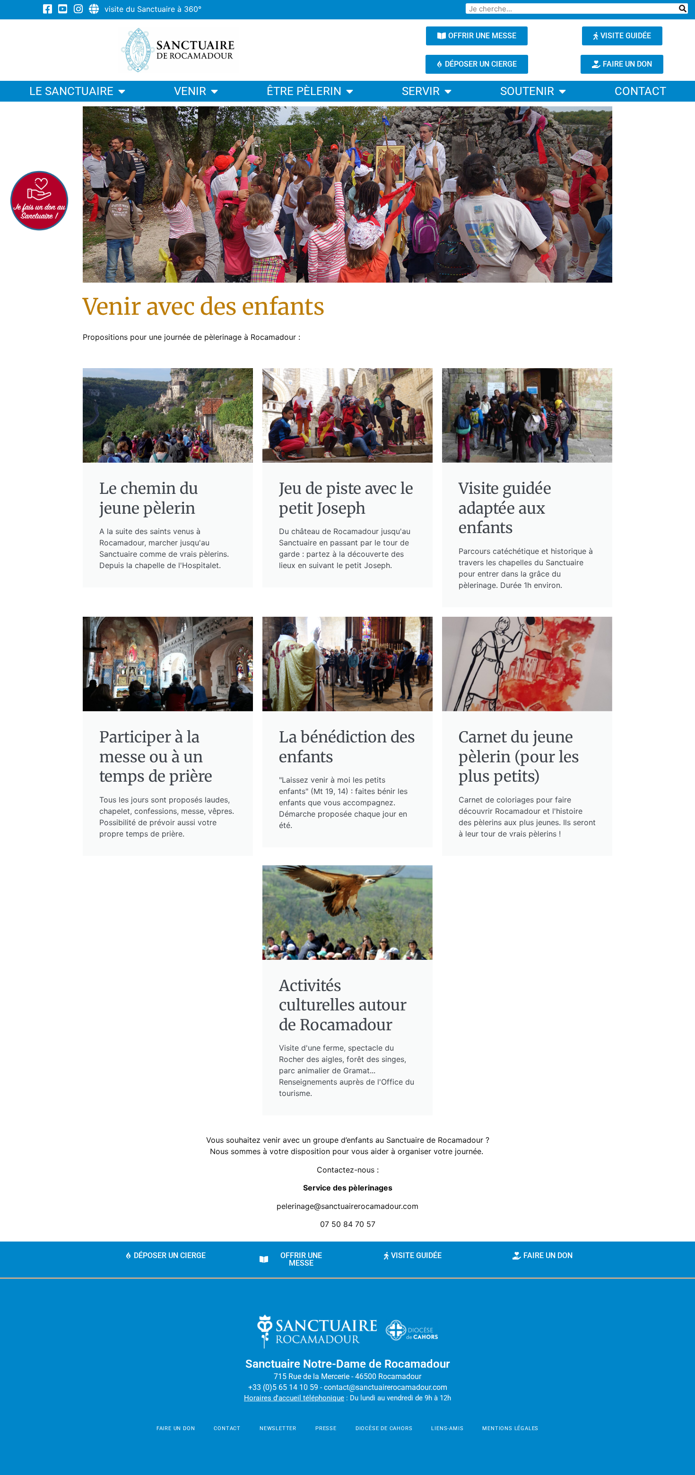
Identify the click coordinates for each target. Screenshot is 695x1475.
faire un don (175, 1428)
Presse (326, 1428)
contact (640, 91)
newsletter (278, 1428)
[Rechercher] (683, 8)
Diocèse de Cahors (384, 1428)
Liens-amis (447, 1428)
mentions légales (510, 1428)
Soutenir (527, 91)
